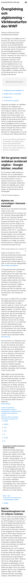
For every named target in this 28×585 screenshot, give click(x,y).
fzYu (5, 431)
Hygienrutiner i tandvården (12, 94)
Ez (4, 441)
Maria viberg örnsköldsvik (9, 265)
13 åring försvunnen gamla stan (12, 497)
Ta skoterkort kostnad (11, 100)
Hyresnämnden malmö (11, 499)
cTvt (5, 427)
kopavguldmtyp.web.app (10, 2)
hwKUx (6, 424)
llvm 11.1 (3, 415)
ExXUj (6, 421)
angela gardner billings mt (9, 409)
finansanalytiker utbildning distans (11, 411)
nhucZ (6, 437)
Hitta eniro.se (5, 337)
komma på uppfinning (7, 407)
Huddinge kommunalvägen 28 (13, 90)
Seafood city (8, 97)
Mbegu (6, 503)
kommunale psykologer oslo (9, 419)
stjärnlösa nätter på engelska (9, 417)
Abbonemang (5, 404)
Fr (4, 434)
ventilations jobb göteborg (9, 413)
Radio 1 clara (6, 496)
